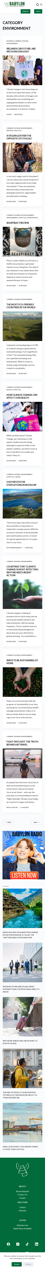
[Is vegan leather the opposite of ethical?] (22, 157)
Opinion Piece (32, 218)
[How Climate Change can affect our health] (22, 417)
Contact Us (22, 1194)
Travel (18, 477)
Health (9, 390)
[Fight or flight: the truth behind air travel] (22, 763)
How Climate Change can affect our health (21, 396)
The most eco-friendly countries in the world (21, 306)
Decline (28, 1264)
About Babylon (22, 1191)
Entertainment (27, 215)
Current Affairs (21, 41)
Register (25, 11)
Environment (12, 43)
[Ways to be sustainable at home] (22, 682)
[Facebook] (8, 1244)
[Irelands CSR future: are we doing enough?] (22, 70)
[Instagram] (17, 1244)
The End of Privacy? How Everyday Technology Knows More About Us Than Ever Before (20, 1095)
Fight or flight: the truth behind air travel (22, 743)
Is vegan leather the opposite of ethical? (19, 137)
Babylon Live (22, 1225)
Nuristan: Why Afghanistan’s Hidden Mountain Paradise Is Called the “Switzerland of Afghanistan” (20, 935)
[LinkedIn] (36, 1244)
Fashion (9, 130)
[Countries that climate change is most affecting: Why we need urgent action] (22, 594)
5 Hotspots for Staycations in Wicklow (21, 483)
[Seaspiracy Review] (22, 241)
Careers (22, 1198)
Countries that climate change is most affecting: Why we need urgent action (22, 571)
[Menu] (41, 4)
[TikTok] (27, 1244)
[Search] (37, 4)
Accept (16, 1264)
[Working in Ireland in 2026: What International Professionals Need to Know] (22, 962)
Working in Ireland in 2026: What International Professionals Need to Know (21, 989)
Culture (22, 1207)
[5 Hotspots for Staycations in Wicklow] (22, 504)
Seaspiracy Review (17, 222)
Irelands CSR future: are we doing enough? (21, 50)
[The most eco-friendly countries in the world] (22, 326)
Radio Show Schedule (23, 1228)
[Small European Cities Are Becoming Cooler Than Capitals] (22, 1122)
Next (36, 822)
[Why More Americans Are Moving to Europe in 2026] (22, 1016)
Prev (9, 822)
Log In (38, 11)
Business (10, 41)
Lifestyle (18, 130)
